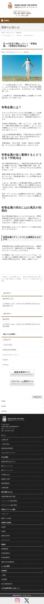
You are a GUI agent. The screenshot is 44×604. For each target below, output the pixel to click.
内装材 (3, 527)
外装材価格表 (5, 557)
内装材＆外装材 (6, 522)
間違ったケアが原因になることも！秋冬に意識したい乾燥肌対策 (11, 279)
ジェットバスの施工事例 (9, 501)
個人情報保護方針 (7, 584)
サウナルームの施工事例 (9, 505)
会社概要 (4, 579)
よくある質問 (5, 566)
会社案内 (4, 570)
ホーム (3, 435)
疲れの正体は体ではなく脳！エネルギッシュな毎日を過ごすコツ (33, 279)
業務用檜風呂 (5, 483)
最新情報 (18, 32)
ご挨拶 (3, 575)
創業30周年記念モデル (8, 461)
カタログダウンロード (11, 355)
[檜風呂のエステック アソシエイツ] (22, 6)
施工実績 (7, 492)
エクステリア (5, 540)
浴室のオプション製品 (8, 509)
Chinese (6, 365)
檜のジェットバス (7, 470)
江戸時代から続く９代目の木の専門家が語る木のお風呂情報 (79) (21, 305)
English (5, 360)
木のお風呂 (4, 457)
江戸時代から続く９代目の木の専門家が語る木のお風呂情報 (21, 325)
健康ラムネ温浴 (6, 518)
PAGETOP (37, 397)
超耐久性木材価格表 (7, 562)
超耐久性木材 (5, 536)
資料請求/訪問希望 (9, 350)
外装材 (3, 531)
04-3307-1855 (9, 428)
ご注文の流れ (7, 345)
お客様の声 (7, 340)
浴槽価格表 (4, 549)
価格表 (3, 544)
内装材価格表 (5, 553)
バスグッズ (4, 514)
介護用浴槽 (4, 487)
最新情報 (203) (8, 299)
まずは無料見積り (10, 588)
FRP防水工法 (5, 475)
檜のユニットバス (7, 466)
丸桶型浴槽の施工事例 (8, 496)
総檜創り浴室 (5, 479)
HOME (3, 32)
